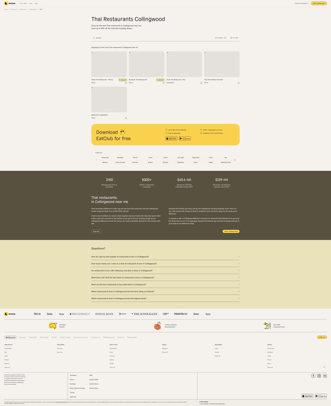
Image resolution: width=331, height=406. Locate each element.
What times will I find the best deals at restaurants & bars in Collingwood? (122, 277)
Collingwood (170, 82)
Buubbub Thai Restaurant (138, 80)
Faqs (31, 3)
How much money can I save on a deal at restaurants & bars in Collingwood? (124, 263)
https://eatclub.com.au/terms (61, 402)
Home (6, 9)
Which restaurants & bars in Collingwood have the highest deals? (118, 298)
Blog (36, 3)
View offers (23, 3)
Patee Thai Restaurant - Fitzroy (102, 80)
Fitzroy (93, 82)
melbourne (23, 9)
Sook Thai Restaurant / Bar (176, 80)
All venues (14, 9)
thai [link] (41, 9)
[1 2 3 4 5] (109, 64)
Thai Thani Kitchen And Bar (213, 80)
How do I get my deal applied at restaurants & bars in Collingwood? (120, 256)
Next (235, 160)
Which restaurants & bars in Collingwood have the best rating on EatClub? (122, 291)
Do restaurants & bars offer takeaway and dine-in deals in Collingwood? (121, 270)
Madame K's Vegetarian (99, 115)
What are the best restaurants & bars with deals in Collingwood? (118, 284)
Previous (96, 160)
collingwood (33, 9)
